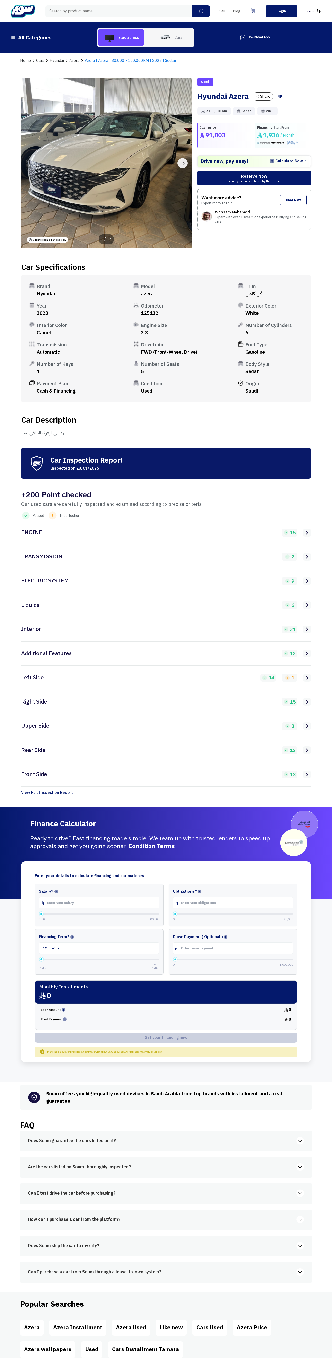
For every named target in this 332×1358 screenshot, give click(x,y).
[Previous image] (30, 163)
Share (265, 96)
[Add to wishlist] (280, 96)
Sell (222, 11)
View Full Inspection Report (47, 792)
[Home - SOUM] (23, 11)
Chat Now (293, 200)
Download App (259, 37)
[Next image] (182, 163)
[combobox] (127, 11)
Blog (236, 11)
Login (281, 11)
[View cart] (253, 10)
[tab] (121, 37)
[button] (201, 11)
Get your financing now (166, 1038)
